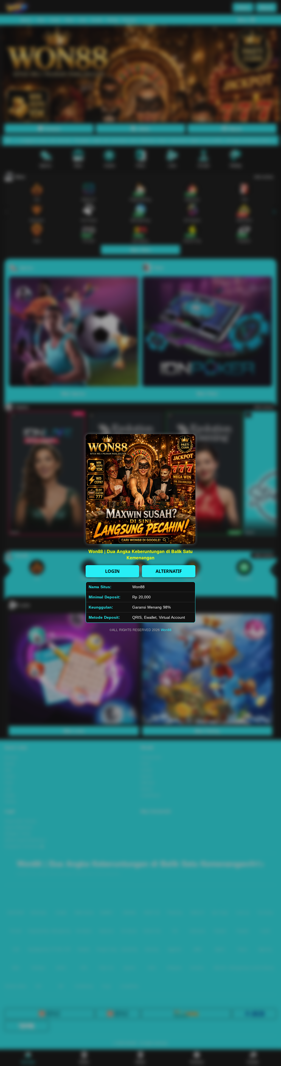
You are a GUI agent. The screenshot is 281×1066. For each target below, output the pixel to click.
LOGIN (112, 571)
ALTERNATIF (169, 571)
